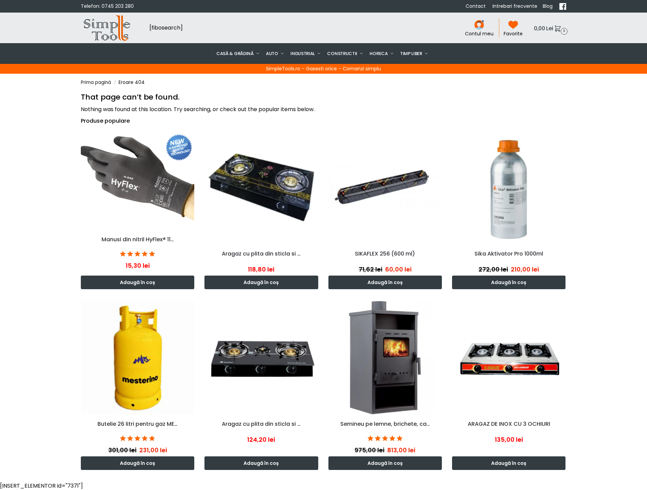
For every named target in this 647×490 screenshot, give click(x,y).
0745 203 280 (118, 6)
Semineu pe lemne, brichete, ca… (385, 424)
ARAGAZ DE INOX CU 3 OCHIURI (509, 424)
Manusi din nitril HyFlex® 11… (138, 239)
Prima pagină (96, 82)
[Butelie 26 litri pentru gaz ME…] (137, 358)
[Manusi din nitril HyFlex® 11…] (137, 180)
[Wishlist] (191, 141)
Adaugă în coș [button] (137, 282)
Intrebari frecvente (514, 6)
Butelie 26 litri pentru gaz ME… (137, 424)
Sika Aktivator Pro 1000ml (508, 254)
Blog (548, 6)
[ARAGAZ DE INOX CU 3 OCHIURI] (508, 358)
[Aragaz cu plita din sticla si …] (261, 187)
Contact (476, 6)
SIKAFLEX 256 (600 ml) (385, 254)
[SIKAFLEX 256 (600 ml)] (385, 187)
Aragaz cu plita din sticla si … (261, 254)
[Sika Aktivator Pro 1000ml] (508, 187)
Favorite (513, 33)
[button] (550, 28)
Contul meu (479, 33)
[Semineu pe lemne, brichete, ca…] (385, 358)
